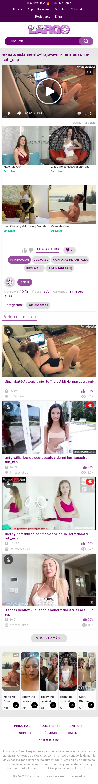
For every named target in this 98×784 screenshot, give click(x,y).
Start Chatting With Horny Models (25, 226)
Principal (22, 726)
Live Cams (64, 3)
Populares (43, 9)
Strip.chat (9, 171)
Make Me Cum (13, 166)
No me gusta (30, 250)
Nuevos (18, 9)
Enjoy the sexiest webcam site (70, 166)
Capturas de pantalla (70, 259)
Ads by (84, 122)
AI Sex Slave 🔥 (40, 3)
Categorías (78, 9)
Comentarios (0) (59, 268)
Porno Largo (35, 776)
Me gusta (24, 250)
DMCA (72, 733)
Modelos (60, 9)
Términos (50, 733)
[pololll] (9, 282)
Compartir (34, 268)
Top (30, 9)
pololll (25, 282)
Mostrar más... (49, 638)
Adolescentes (38, 305)
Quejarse (41, 259)
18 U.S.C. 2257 (49, 740)
